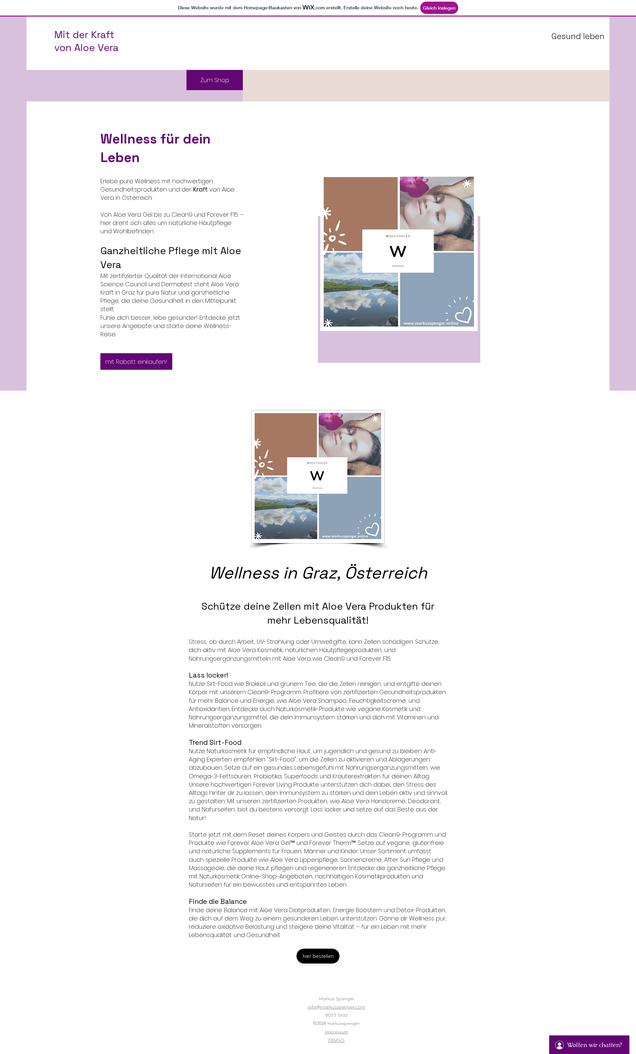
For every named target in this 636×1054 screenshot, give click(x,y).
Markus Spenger (336, 999)
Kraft (200, 189)
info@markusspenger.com (336, 1007)
